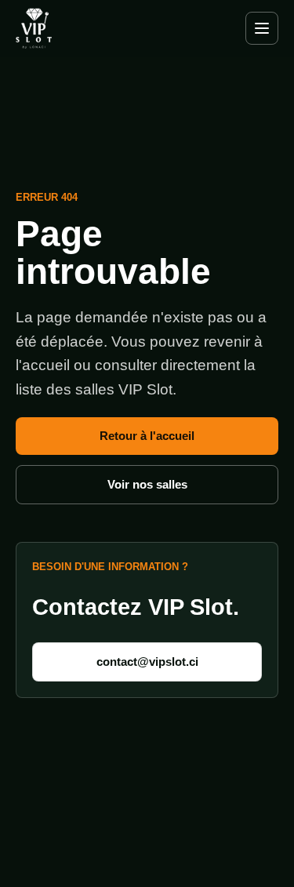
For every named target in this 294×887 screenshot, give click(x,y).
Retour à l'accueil (147, 435)
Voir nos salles (147, 484)
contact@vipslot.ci (147, 661)
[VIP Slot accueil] (63, 28)
